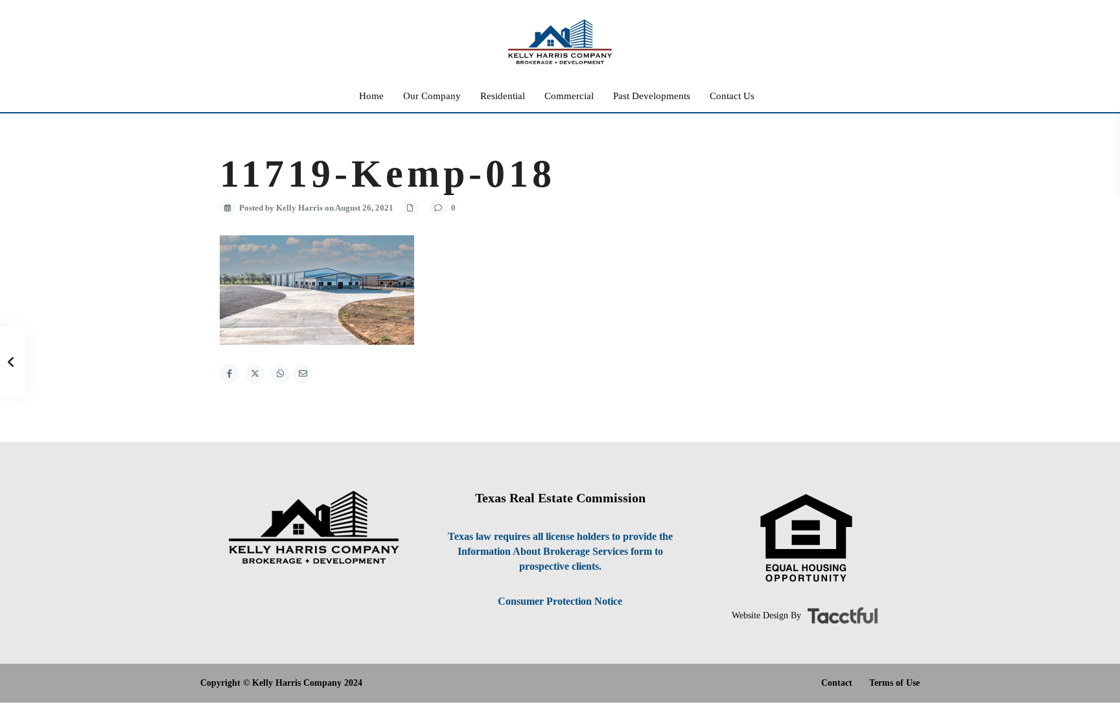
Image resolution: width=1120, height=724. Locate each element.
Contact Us (732, 96)
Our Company (432, 96)
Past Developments (651, 96)
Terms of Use (894, 683)
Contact (836, 683)
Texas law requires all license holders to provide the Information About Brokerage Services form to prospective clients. (560, 551)
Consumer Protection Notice (560, 601)
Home (371, 96)
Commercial (569, 96)
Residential (502, 96)
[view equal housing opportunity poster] (806, 538)
